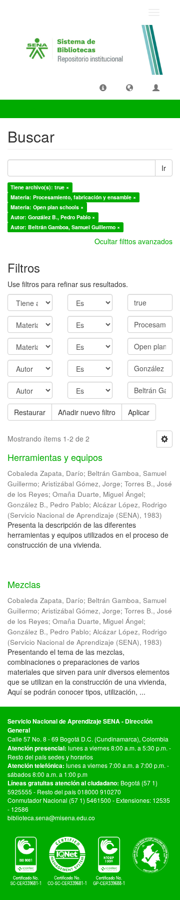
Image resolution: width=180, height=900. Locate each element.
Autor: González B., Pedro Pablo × (52, 217)
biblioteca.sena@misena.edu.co (51, 817)
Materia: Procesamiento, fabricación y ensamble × (73, 197)
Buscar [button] (27, 109)
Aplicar (139, 412)
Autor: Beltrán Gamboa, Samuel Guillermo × (65, 227)
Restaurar (30, 412)
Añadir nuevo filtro (87, 412)
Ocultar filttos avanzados (133, 241)
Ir (164, 168)
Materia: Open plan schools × (47, 207)
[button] (103, 87)
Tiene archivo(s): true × (39, 187)
